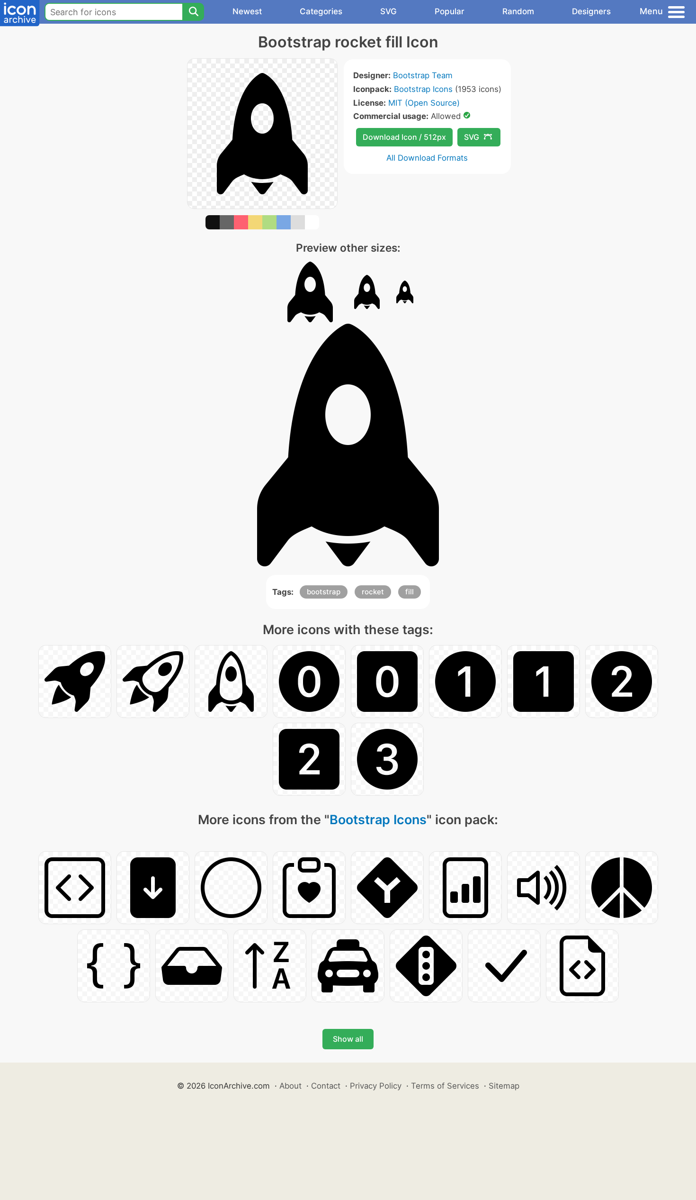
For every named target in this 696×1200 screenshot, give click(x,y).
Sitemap (504, 1086)
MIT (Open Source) (424, 103)
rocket (373, 591)
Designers (591, 11)
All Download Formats (427, 158)
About (290, 1086)
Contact (325, 1086)
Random (518, 11)
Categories (321, 11)
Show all (348, 1039)
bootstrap (323, 591)
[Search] (193, 12)
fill (409, 591)
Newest (247, 11)
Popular (449, 11)
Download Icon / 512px (404, 137)
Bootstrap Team (423, 75)
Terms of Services (445, 1086)
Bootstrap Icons (423, 89)
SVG (388, 11)
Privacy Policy (376, 1086)
